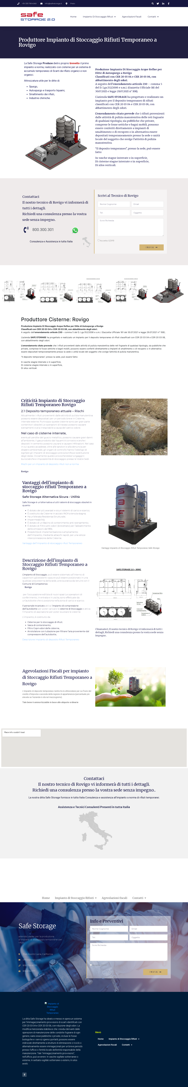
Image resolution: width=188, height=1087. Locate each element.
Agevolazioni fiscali (131, 16)
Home (73, 16)
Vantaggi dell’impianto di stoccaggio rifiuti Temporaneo (52, 543)
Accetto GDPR (107, 240)
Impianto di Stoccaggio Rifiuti (98, 16)
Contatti (152, 16)
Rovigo (24, 471)
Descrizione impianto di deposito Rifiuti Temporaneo (50, 639)
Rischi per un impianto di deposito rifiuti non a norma (50, 464)
